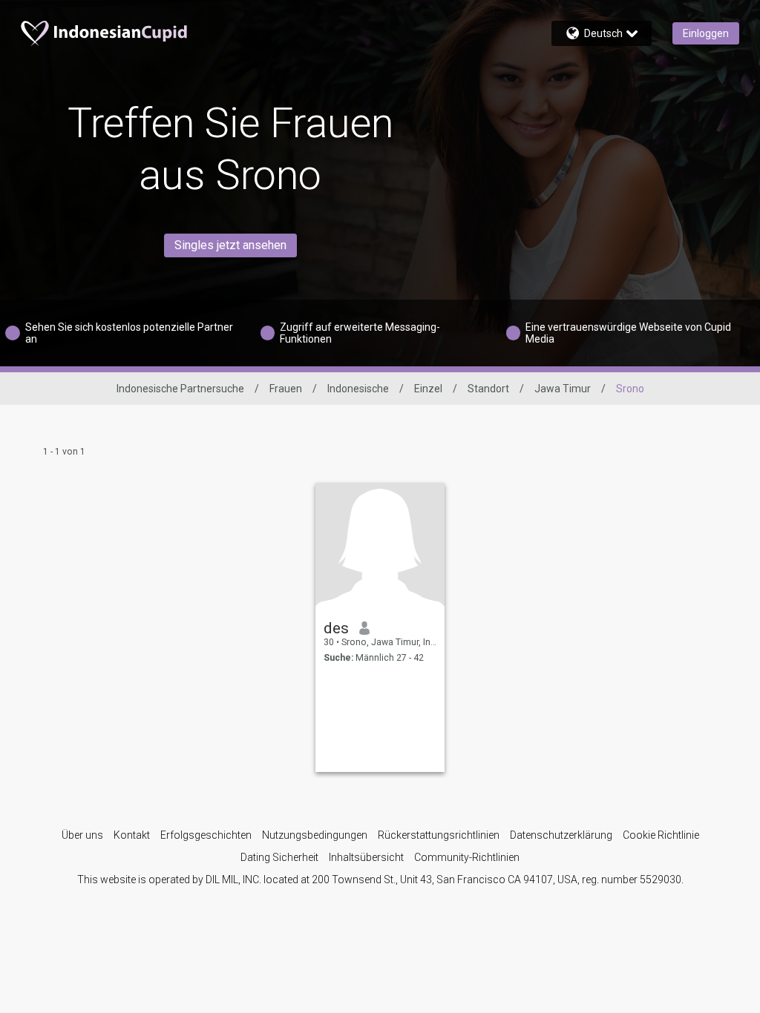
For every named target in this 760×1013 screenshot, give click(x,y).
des (336, 628)
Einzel (428, 389)
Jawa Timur (562, 389)
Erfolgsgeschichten (206, 835)
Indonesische (358, 389)
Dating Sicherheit (279, 857)
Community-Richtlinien (467, 857)
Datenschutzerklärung (561, 835)
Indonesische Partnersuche (180, 389)
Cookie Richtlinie (661, 835)
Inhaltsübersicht (366, 857)
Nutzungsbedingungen (314, 835)
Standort (488, 389)
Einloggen (706, 33)
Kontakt (132, 835)
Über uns (82, 835)
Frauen (285, 389)
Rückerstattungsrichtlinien (438, 835)
